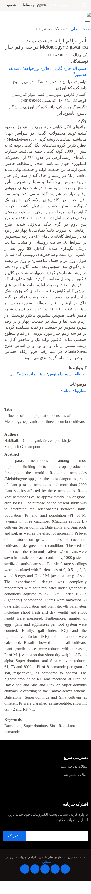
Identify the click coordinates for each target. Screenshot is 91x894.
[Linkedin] (45, 869)
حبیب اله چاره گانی (70, 68)
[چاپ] (3, 37)
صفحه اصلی (81, 29)
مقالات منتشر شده (74, 775)
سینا (42, 374)
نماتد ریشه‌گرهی (22, 374)
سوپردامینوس (59, 374)
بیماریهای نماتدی (73, 390)
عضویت (10, 5)
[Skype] (24, 869)
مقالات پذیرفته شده (73, 766)
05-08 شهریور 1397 (66, 5)
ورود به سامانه (31, 5)
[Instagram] (34, 869)
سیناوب (45, 862)
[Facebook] (65, 869)
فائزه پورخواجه (36, 68)
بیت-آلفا (80, 374)
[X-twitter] (55, 869)
